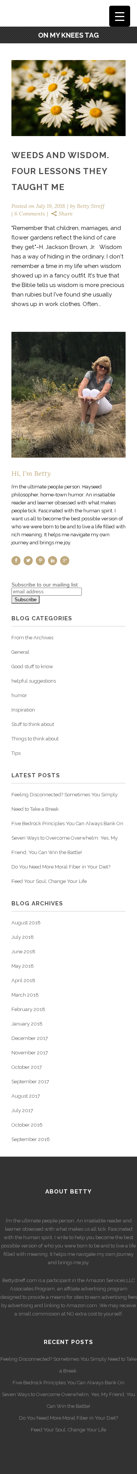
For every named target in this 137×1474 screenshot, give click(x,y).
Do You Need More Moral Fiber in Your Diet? (60, 867)
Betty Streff (91, 206)
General (20, 652)
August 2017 (25, 1096)
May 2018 (22, 966)
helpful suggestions (33, 681)
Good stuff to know (32, 666)
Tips (16, 753)
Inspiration (23, 710)
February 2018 (28, 1009)
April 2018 (23, 980)
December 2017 (29, 1038)
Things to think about (35, 739)
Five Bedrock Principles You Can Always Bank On (67, 823)
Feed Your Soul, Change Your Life (49, 881)
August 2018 (26, 923)
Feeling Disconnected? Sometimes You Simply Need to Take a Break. (68, 1365)
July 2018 (22, 937)
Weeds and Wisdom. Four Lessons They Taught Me (60, 171)
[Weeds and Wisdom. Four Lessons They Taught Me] (68, 98)
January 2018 (27, 1024)
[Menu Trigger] (119, 16)
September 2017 (30, 1081)
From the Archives (32, 637)
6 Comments (29, 213)
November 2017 (29, 1053)
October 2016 (27, 1125)
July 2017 (22, 1110)
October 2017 (26, 1067)
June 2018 (23, 951)
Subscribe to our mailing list (44, 585)
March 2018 (25, 995)
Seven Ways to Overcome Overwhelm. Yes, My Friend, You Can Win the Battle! (68, 1400)
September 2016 (30, 1139)
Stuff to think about (32, 724)
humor (19, 695)
